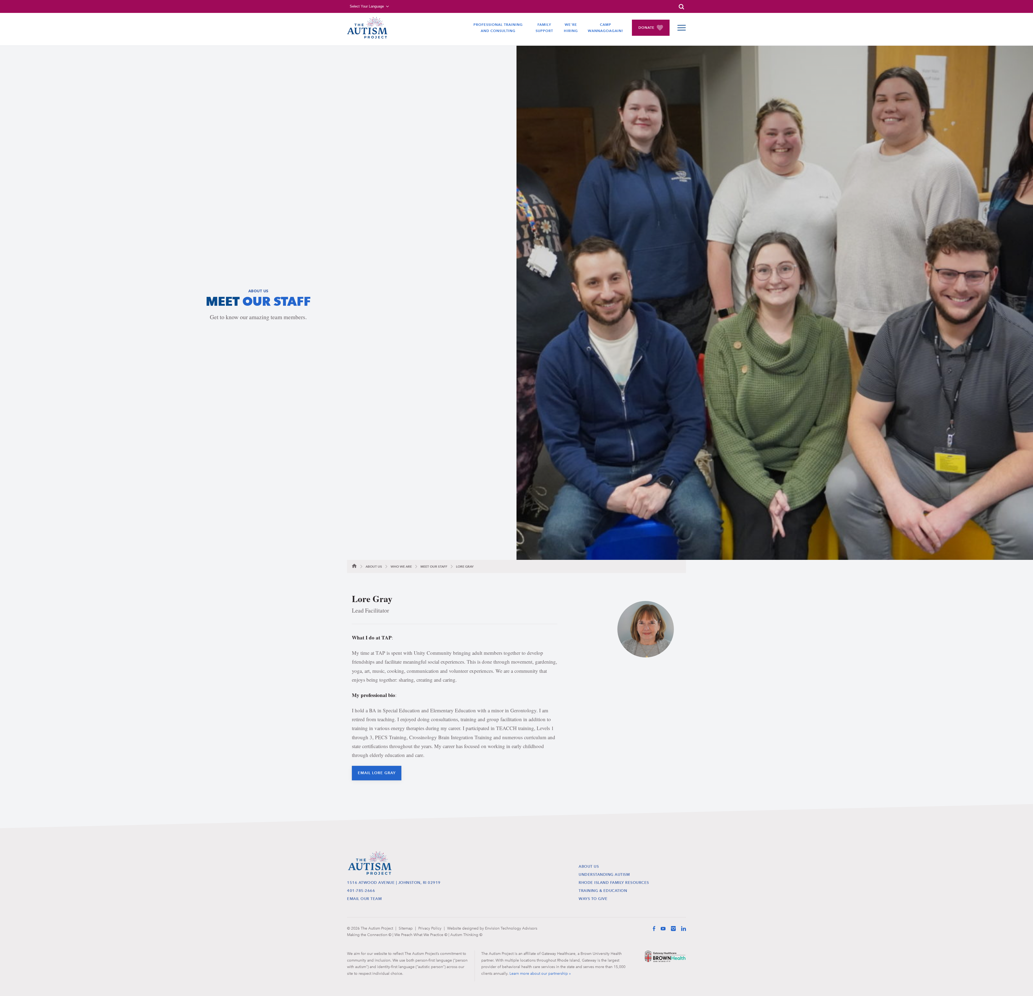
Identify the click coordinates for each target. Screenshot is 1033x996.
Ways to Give (593, 899)
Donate (646, 28)
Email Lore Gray (377, 773)
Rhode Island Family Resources (614, 882)
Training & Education (603, 890)
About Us (374, 566)
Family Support (544, 28)
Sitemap (406, 928)
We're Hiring (571, 28)
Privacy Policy (429, 928)
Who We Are (401, 566)
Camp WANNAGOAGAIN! (605, 28)
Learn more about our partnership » (540, 973)
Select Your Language (367, 6)
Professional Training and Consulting (498, 28)
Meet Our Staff (433, 566)
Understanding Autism (604, 874)
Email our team (364, 899)
